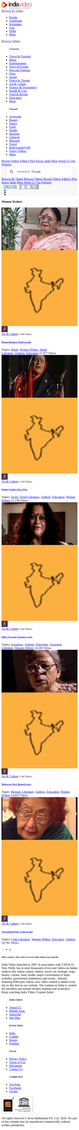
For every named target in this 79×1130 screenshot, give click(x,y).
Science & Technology (23, 87)
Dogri (14, 497)
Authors (20, 353)
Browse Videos (11, 41)
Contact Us (16, 1069)
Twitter (13, 1091)
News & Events (18, 66)
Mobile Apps (17, 1011)
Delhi (12, 31)
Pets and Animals (19, 70)
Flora (12, 73)
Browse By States (12, 10)
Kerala (13, 17)
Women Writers (29, 349)
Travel (13, 144)
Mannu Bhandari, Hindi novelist (16, 342)
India (12, 1033)
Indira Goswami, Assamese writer (17, 637)
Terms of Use (17, 1062)
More (12, 34)
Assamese (17, 644)
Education (15, 97)
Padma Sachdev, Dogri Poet (14, 489)
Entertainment (17, 63)
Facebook (15, 1088)
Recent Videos (10, 161)
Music (13, 59)
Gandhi (13, 1036)
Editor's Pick (27, 161)
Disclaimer (15, 1065)
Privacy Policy (18, 1058)
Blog (54, 161)
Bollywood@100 (19, 147)
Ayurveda (15, 116)
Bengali (16, 791)
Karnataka (15, 24)
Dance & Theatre (19, 80)
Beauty (13, 120)
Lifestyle (14, 137)
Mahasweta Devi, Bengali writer (16, 784)
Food (12, 127)
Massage (14, 140)
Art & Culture (17, 84)
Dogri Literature (29, 497)
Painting (14, 1043)
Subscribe (15, 1014)
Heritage (14, 133)
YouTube (14, 1084)
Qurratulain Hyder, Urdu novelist (17, 932)
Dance (13, 123)
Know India (43, 161)
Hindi (14, 349)
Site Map (14, 1017)
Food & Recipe (18, 94)
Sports (13, 77)
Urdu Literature (20, 939)
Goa (11, 27)
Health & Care (18, 91)
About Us (64, 161)
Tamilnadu (15, 20)
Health (13, 130)
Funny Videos (17, 151)
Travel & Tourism (20, 56)
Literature (28, 791)
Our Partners (43, 182)
